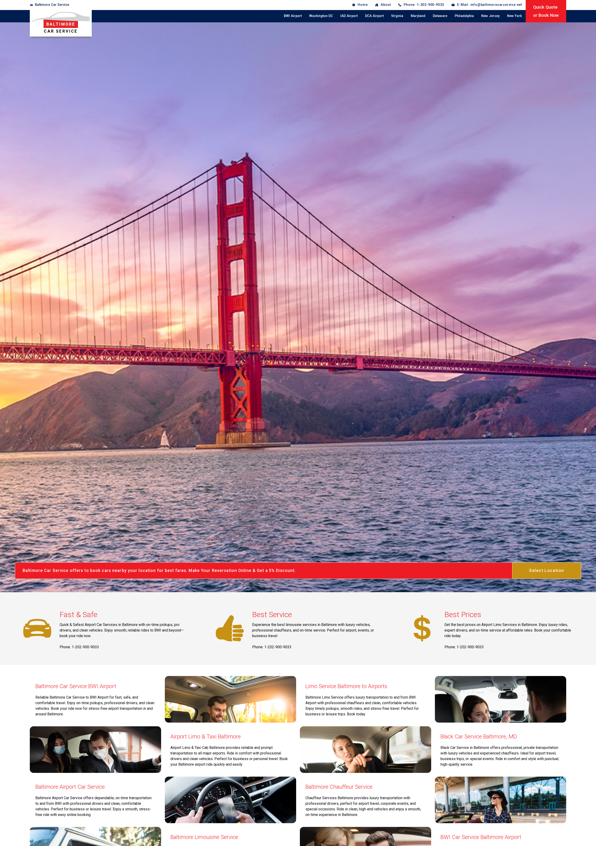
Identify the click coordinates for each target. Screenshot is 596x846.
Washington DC (321, 16)
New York (514, 16)
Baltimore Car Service (52, 5)
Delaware (440, 16)
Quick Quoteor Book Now (546, 11)
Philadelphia (464, 16)
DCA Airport (374, 16)
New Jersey (490, 16)
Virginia (397, 16)
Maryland (418, 16)
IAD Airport (349, 16)
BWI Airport (293, 16)
